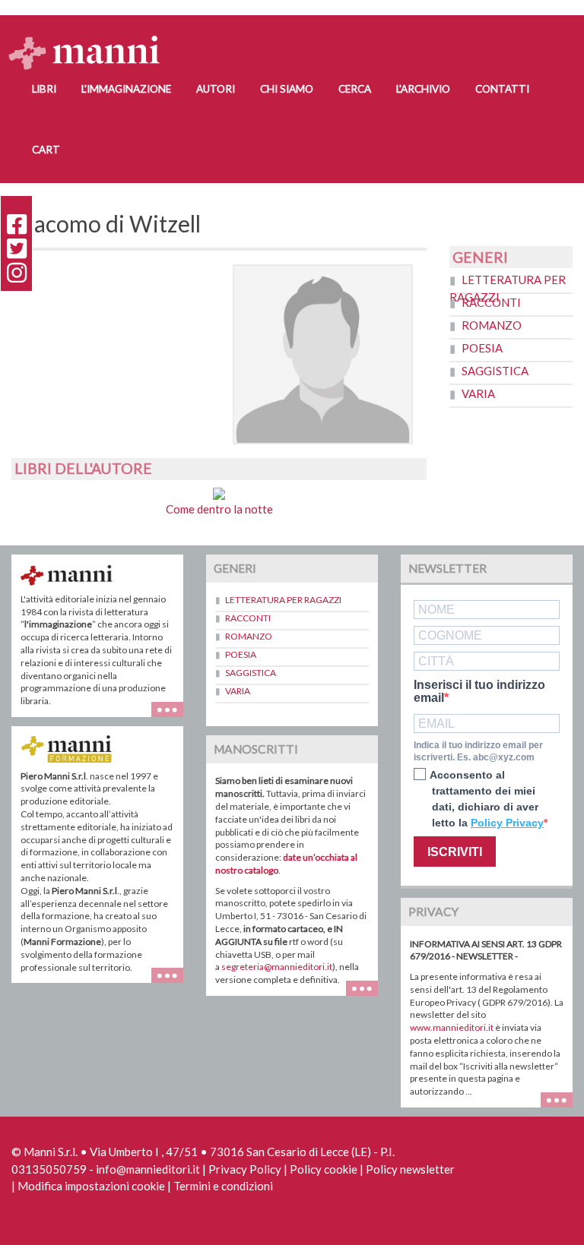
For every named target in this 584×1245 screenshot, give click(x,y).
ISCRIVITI (454, 851)
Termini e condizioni (223, 1186)
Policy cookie (323, 1169)
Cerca (354, 89)
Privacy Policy (244, 1169)
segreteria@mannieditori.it (276, 966)
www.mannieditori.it (452, 1027)
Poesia (482, 348)
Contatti (502, 89)
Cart (46, 150)
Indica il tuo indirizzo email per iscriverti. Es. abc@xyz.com (478, 751)
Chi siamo (286, 89)
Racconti (491, 302)
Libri (44, 89)
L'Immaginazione (126, 89)
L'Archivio (423, 89)
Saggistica (495, 371)
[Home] (90, 38)
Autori (215, 89)
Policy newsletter (410, 1169)
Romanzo (492, 325)
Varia (478, 393)
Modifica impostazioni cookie (91, 1186)
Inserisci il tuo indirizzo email (479, 691)
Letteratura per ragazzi (283, 599)
